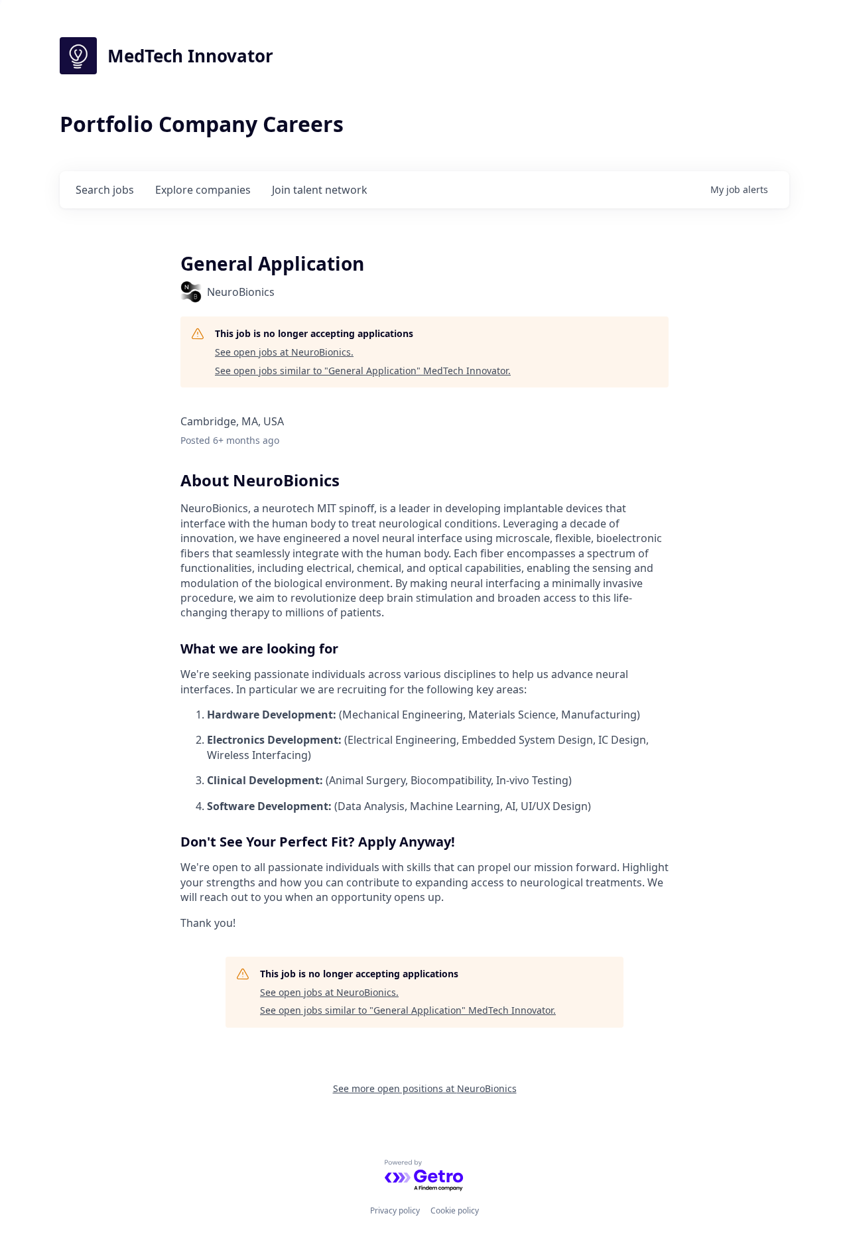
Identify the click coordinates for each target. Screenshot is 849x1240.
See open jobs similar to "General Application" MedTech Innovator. (363, 370)
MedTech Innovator (190, 56)
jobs (105, 189)
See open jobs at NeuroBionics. (284, 352)
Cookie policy (454, 1210)
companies (203, 189)
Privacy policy (395, 1210)
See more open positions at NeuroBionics (425, 1088)
